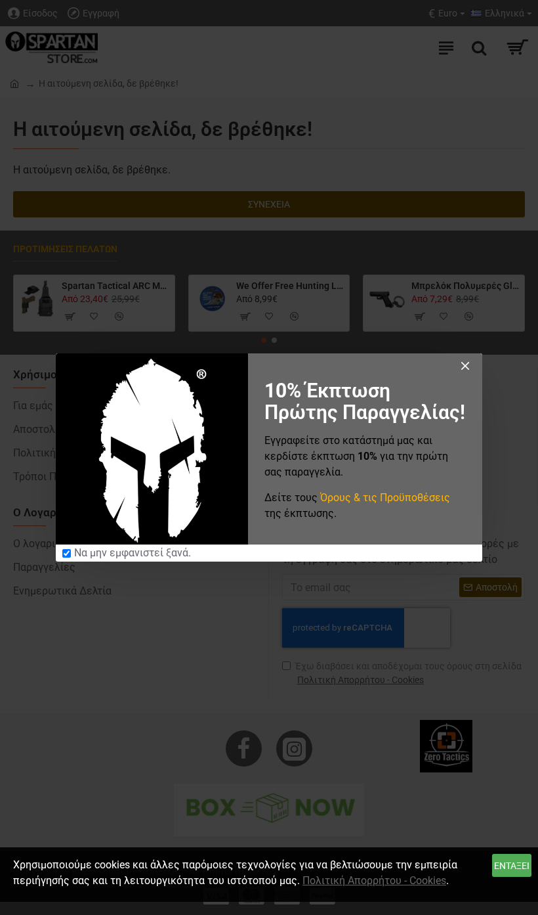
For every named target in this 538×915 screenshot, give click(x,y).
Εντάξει (511, 865)
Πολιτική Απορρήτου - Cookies (374, 880)
